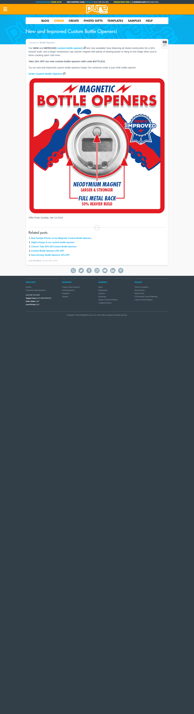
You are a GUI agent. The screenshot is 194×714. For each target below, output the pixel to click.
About (100, 287)
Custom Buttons (43, 2)
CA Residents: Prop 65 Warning (146, 297)
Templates (115, 21)
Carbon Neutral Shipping (144, 300)
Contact (28, 287)
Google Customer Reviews (108, 300)
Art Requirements (68, 290)
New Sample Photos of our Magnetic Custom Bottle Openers (61, 238)
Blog (45, 21)
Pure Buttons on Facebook (89, 270)
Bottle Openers (47, 43)
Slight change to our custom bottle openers (53, 242)
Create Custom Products (71, 287)
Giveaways (102, 297)
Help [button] (149, 21)
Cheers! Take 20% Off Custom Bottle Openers (54, 246)
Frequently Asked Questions (36, 290)
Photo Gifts (93, 21)
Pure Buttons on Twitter (81, 270)
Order (59, 21)
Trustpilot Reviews (105, 303)
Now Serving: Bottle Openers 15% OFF (50, 255)
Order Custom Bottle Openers (45, 74)
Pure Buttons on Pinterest (120, 270)
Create (74, 21)
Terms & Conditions (142, 287)
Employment (102, 290)
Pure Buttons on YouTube (105, 270)
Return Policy (139, 293)
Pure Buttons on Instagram (97, 270)
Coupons (101, 293)
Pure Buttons (97, 9)
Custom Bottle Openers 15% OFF (47, 251)
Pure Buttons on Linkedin (112, 270)
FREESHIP (89, 2)
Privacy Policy (140, 290)
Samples (134, 21)
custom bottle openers (70, 48)
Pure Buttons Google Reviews (73, 270)
